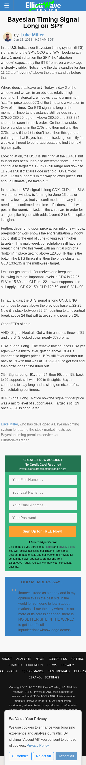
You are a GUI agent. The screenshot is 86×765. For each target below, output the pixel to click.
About (7, 659)
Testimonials (59, 671)
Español (35, 677)
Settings (52, 677)
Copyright (8, 671)
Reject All (43, 756)
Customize (20, 756)
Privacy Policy (38, 745)
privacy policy (67, 546)
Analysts (23, 659)
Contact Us (58, 659)
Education (34, 665)
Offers (80, 671)
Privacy (68, 665)
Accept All (66, 756)
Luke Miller (9, 424)
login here (60, 468)
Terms (52, 665)
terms (49, 546)
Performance (33, 671)
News (40, 659)
